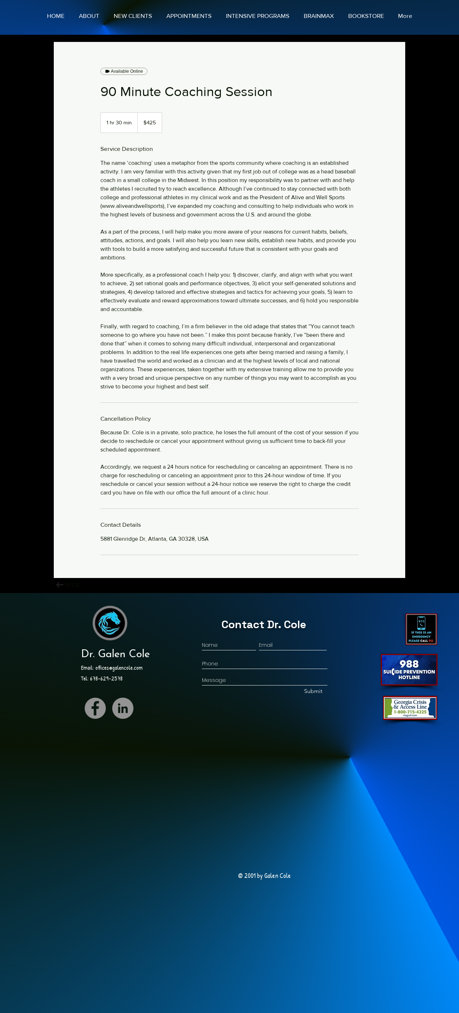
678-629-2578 (106, 678)
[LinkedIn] (122, 708)
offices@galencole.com (119, 668)
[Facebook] (95, 708)
